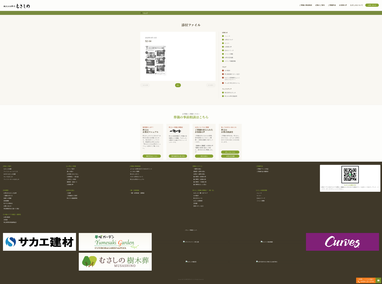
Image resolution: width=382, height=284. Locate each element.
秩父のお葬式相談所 (231, 96)
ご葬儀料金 (332, 5)
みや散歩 (227, 70)
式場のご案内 (320, 5)
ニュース (227, 36)
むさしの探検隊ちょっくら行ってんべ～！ (232, 78)
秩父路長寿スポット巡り (232, 74)
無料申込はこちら (151, 156)
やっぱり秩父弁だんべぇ (232, 83)
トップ (145, 13)
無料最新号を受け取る (178, 156)
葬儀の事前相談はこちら (191, 117)
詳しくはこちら (230, 152)
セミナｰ (227, 43)
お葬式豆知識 (229, 57)
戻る (178, 85)
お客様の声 (343, 5)
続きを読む (204, 156)
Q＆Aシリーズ (229, 50)
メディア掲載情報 (230, 61)
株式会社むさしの (230, 93)
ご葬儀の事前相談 (305, 5)
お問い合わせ (372, 5)
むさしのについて (356, 5)
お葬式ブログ (229, 40)
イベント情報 (229, 54)
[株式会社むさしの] (16, 6)
